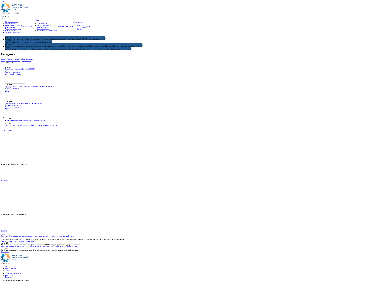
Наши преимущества (12, 27)
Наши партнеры (10, 30)
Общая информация (11, 22)
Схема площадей (42, 23)
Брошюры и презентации (13, 32)
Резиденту (36, 20)
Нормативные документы (13, 25)
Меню (3, 1)
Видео (79, 29)
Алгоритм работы (43, 27)
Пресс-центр (77, 22)
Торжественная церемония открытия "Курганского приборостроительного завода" (32, 125)
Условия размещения (44, 25)
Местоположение (10, 23)
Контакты (89, 26)
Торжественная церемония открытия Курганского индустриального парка (29, 86)
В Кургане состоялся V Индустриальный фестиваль (18, 241)
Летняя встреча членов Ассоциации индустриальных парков (25, 120)
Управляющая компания (65, 26)
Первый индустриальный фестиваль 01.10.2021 (20, 69)
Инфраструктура (27, 26)
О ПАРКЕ (4, 18)
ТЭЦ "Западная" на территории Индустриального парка (23, 103)
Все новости (5, 252)
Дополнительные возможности (47, 30)
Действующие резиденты (13, 29)
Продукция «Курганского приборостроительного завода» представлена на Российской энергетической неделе (37, 236)
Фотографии (81, 27)
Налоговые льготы (43, 29)
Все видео (4, 180)
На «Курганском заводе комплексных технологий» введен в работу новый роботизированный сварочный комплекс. (39, 246)
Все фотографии (6, 130)
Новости (80, 25)
